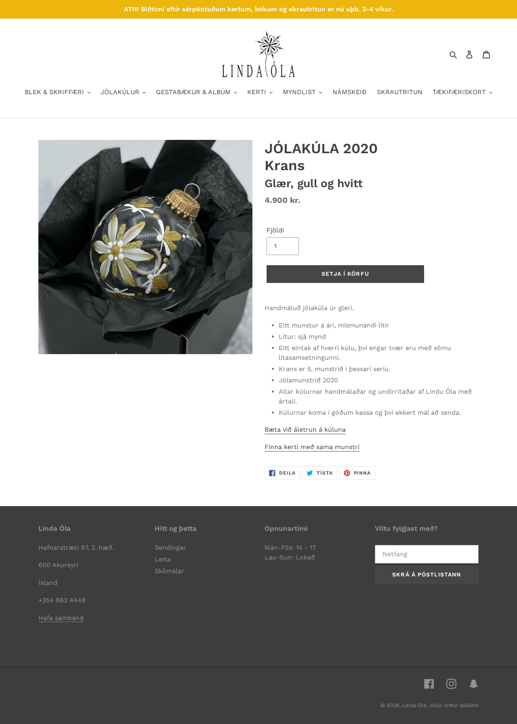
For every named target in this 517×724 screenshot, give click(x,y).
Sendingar (170, 547)
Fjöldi (275, 230)
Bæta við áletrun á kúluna (305, 429)
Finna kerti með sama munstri (312, 447)
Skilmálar (169, 571)
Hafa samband (61, 618)
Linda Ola (415, 705)
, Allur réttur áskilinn (453, 705)
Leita (162, 559)
